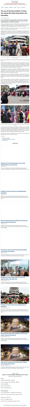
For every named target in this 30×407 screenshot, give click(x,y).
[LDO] (15, 153)
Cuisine (15, 7)
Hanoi (2, 19)
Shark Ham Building (5, 254)
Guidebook (11, 7)
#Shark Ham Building (5, 138)
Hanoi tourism (19, 254)
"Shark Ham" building (13, 196)
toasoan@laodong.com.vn (7, 387)
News (2, 7)
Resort (19, 7)
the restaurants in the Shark (15, 70)
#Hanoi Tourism (5, 140)
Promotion (23, 7)
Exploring (6, 7)
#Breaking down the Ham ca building (8, 139)
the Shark (19, 19)
